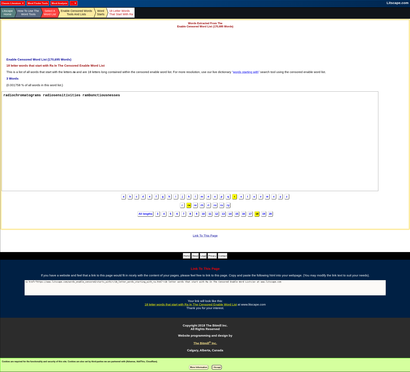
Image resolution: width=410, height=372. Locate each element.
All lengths (145, 213)
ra (189, 205)
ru (221, 205)
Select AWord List (50, 12)
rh (202, 205)
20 (270, 213)
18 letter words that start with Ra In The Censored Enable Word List (191, 304)
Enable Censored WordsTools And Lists (76, 12)
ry (228, 205)
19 (263, 213)
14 (230, 213)
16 (243, 213)
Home (187, 255)
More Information (198, 367)
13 (223, 213)
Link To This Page (205, 235)
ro (215, 205)
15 (236, 213)
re (195, 205)
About (195, 255)
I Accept (217, 367)
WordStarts (100, 12)
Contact (223, 255)
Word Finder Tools (38, 3)
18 (256, 213)
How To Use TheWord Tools (28, 12)
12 (216, 213)
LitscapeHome (7, 12)
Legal (203, 255)
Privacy (212, 255)
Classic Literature (11, 3)
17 (250, 213)
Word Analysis (59, 3)
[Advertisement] (205, 42)
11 (210, 213)
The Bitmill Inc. (205, 343)
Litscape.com (398, 3)
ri (208, 205)
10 (203, 213)
